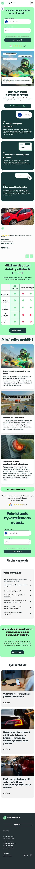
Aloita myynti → (17, 652)
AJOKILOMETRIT (8, 27)
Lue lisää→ (7, 703)
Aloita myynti (16, 330)
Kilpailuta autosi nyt (16, 105)
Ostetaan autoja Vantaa (8, 848)
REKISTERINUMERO (9, 18)
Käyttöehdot (6, 853)
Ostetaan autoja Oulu (8, 841)
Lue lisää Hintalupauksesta (16, 489)
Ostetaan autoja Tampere (9, 843)
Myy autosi (17, 824)
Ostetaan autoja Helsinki (9, 838)
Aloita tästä (16, 40)
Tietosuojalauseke (7, 856)
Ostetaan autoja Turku (8, 845)
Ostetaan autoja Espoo (8, 836)
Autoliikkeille (6, 830)
